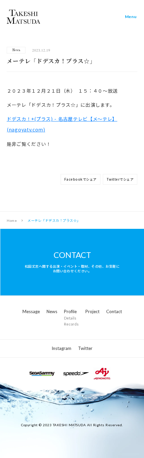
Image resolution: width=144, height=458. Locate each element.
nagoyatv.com (26, 129)
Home (12, 220)
